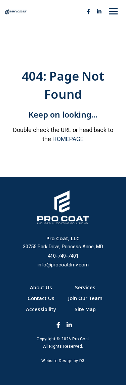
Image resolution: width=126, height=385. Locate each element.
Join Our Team (85, 298)
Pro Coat (80, 339)
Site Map (85, 309)
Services (85, 287)
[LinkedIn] (98, 11)
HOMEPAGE (68, 138)
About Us (41, 287)
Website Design (57, 360)
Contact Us (41, 298)
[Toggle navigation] (113, 11)
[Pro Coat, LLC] (16, 11)
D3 (82, 360)
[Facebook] (88, 11)
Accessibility (41, 309)
